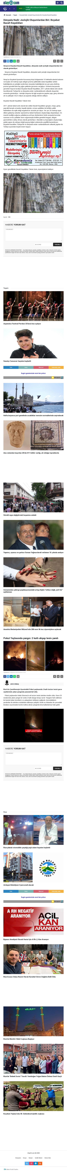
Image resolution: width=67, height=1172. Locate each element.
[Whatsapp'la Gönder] (14, 61)
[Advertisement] (33, 270)
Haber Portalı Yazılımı (12, 1169)
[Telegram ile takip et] (36, 1163)
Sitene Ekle (47, 1158)
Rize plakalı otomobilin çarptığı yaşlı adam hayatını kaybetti (37, 8)
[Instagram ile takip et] (31, 1163)
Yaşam (15, 15)
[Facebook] (4, 61)
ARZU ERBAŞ (14, 684)
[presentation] (10, 9)
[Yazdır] (18, 61)
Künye (25, 1158)
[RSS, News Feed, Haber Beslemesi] (40, 1163)
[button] (54, 61)
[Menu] (57, 2)
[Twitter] (8, 61)
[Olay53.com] (11, 2)
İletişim (31, 1158)
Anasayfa (8, 15)
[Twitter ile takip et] (27, 1163)
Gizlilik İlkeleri (38, 1158)
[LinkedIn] (11, 61)
